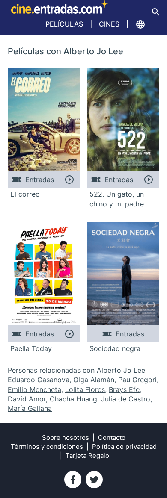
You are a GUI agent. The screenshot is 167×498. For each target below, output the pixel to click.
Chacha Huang (73, 399)
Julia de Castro (125, 399)
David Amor (27, 399)
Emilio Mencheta (34, 389)
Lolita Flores (85, 389)
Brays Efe (124, 389)
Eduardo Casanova (38, 379)
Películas (64, 24)
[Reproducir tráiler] (69, 179)
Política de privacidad (124, 446)
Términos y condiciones (47, 446)
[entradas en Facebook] (72, 479)
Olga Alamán (93, 379)
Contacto (111, 437)
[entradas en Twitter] (94, 479)
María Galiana (30, 408)
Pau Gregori (137, 379)
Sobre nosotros (65, 437)
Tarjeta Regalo (87, 455)
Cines (109, 24)
